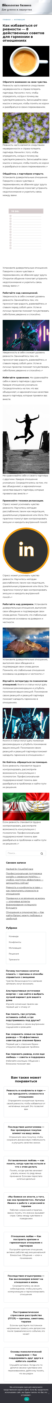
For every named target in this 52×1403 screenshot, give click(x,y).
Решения (14, 953)
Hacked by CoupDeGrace (19, 869)
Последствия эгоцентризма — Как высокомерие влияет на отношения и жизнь (26, 1279)
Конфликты (15, 942)
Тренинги (14, 959)
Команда (13, 936)
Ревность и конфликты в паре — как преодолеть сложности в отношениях (24, 890)
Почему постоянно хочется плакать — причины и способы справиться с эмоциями (24, 974)
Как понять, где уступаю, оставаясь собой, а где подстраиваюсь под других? (23, 1017)
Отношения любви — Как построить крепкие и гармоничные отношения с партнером (26, 1241)
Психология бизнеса (16, 5)
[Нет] (48, 1393)
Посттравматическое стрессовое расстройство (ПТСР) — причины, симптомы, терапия (26, 1317)
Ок (26, 1399)
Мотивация (15, 948)
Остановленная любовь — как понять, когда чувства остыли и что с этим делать (26, 1163)
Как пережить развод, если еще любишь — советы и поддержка (25, 1055)
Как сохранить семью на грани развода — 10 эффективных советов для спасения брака (24, 1037)
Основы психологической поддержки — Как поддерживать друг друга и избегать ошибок (26, 1356)
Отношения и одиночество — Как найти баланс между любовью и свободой (25, 915)
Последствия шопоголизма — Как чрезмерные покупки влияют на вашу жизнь (26, 1130)
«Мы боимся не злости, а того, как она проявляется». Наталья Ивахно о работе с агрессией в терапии (26, 1201)
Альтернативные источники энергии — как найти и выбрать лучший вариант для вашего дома (25, 996)
